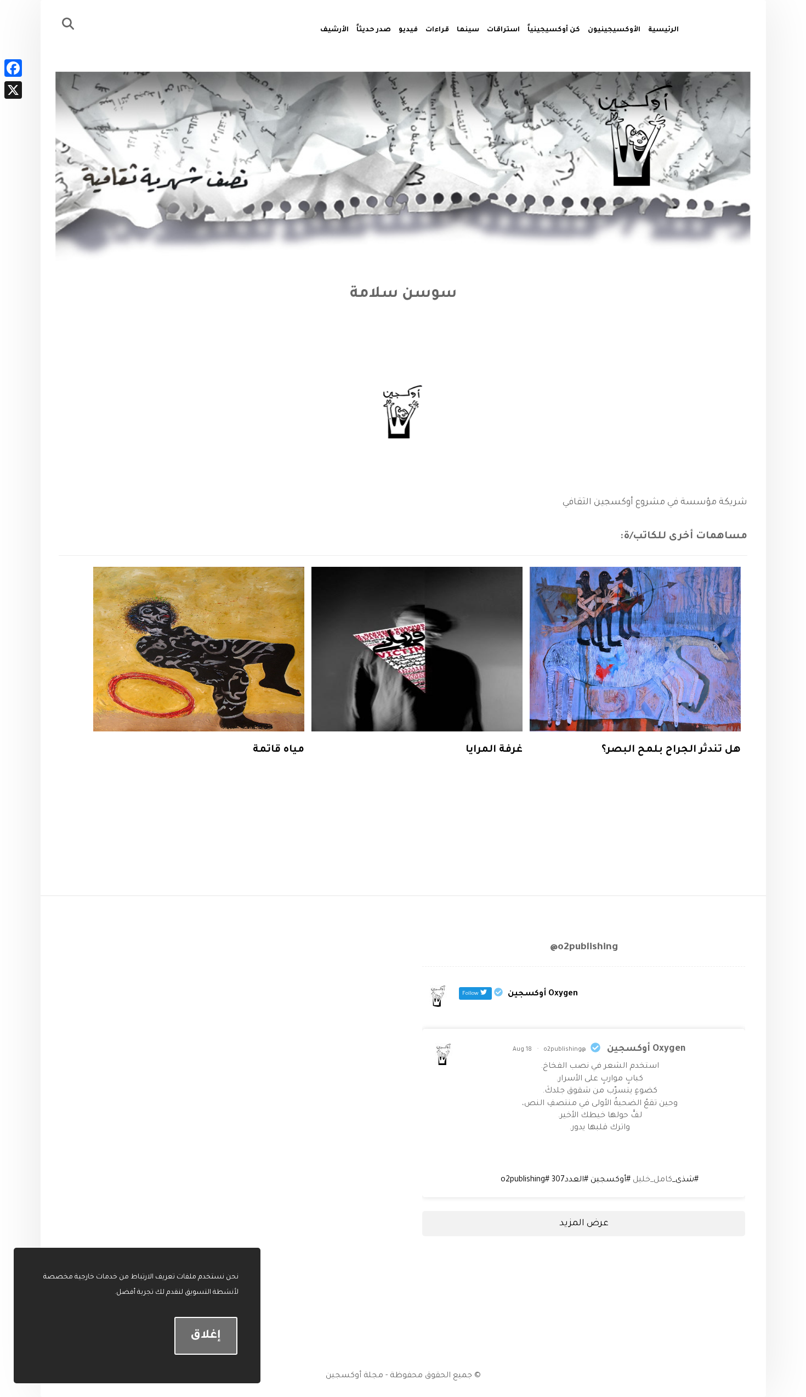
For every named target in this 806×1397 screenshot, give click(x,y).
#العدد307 (570, 1180)
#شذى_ (685, 1180)
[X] (13, 90)
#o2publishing (525, 1180)
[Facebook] (13, 68)
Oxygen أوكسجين (646, 1049)
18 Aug (522, 1049)
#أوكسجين (611, 1180)
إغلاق (205, 1336)
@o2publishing (565, 1049)
